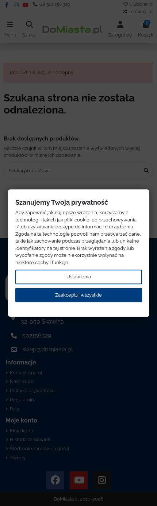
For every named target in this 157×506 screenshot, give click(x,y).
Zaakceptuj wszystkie (78, 295)
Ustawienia (78, 276)
